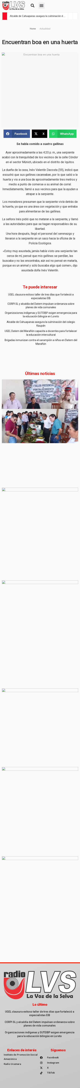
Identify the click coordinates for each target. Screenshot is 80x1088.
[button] (32, 5)
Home (33, 28)
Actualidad (45, 28)
